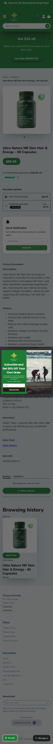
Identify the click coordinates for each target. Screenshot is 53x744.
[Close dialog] (50, 352)
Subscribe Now (14, 390)
